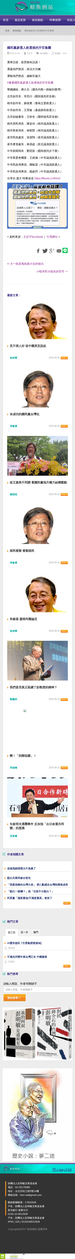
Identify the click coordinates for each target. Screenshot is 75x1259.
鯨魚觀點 (37, 19)
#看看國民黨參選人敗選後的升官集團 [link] (30, 82)
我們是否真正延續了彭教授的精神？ (33, 687)
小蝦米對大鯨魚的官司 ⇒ (52, 271)
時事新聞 (55, 19)
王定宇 (29, 53)
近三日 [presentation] (11, 932)
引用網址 (52, 236)
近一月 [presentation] (24, 932)
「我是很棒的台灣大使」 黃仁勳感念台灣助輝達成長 (37, 884)
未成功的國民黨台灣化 (24, 414)
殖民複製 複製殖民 (22, 550)
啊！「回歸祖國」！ (23, 755)
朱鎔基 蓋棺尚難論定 (23, 619)
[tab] (11, 932)
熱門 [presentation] (35, 932)
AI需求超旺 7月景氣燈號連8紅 (24, 943)
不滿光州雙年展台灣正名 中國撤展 (27, 956)
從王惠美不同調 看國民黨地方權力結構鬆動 (38, 482)
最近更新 (20, 19)
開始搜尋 (13, 997)
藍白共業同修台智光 (19, 877)
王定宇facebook (33, 236)
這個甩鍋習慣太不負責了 (21, 868)
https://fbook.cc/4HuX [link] (47, 178)
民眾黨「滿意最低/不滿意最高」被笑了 (29, 897)
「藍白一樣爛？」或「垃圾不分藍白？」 (30, 891)
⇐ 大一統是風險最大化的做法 (25, 263)
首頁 (5, 19)
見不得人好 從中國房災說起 (28, 346)
